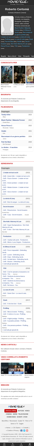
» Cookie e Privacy (12, 430)
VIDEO (27, 411)
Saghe (21, 424)
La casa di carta (20, 39)
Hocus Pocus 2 (6, 46)
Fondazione (26, 46)
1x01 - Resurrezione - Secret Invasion (15, 210)
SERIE (15, 414)
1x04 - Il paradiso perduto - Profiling (14, 321)
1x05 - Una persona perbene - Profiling (15, 325)
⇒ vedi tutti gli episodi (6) (10, 264)
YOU (16, 46)
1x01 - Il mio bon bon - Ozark (12, 303)
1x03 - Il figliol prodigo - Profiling (13, 318)
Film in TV (28, 421)
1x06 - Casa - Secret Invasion (12, 214)
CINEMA (9, 414)
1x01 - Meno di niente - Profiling (13, 312)
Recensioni (13, 421)
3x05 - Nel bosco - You (10, 285)
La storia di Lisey (24, 37)
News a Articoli (12, 56)
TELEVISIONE (23, 414)
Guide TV (21, 421)
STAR (25, 417)
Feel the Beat (9, 41)
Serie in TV (14, 424)
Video (19, 56)
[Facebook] (21, 430)
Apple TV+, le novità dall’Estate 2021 (11, 375)
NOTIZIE (21, 411)
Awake (19, 41)
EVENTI (19, 417)
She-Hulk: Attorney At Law (19, 44)
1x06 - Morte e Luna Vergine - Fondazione (16, 242)
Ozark (31, 39)
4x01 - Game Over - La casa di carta (14, 293)
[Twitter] (24, 430)
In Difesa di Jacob (19, 84)
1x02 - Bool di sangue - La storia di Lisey (16, 202)
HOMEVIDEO (11, 417)
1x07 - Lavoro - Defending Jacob (13, 255)
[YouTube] (27, 430)
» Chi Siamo (16, 428)
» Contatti (25, 428)
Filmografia (26, 56)
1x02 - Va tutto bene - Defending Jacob (15, 259)
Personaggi (12, 4)
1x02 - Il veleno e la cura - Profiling (14, 314)
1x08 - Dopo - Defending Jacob (13, 257)
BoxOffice (5, 421)
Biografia (3, 56)
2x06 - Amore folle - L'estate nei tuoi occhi (16, 176)
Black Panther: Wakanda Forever (6, 85)
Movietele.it (17, 1)
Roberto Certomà (17, 9)
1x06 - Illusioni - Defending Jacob (14, 261)
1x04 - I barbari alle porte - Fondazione (15, 240)
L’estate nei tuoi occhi (8, 37)
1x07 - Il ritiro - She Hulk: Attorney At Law (16, 229)
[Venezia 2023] (11, 411)
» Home (7, 428)
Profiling (7, 39)
